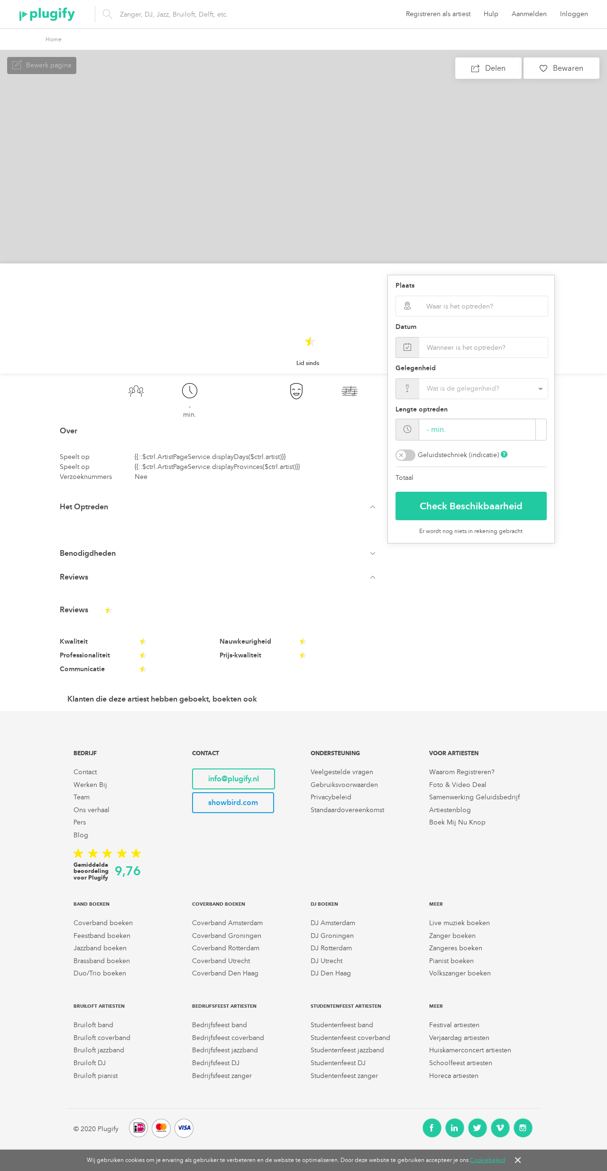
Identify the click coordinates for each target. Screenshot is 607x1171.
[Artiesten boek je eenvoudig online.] (47, 14)
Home (54, 39)
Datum (405, 327)
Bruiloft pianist (96, 1076)
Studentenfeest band (342, 1025)
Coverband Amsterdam (227, 923)
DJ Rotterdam (331, 948)
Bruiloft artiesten (99, 1006)
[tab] (220, 507)
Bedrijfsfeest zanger (222, 1076)
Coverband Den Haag (225, 973)
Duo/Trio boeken (100, 973)
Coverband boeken (103, 923)
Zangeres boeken (455, 948)
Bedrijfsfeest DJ (215, 1063)
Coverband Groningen (226, 936)
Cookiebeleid (488, 1160)
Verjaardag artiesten (459, 1038)
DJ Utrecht (326, 961)
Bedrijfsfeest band (219, 1025)
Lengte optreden (421, 409)
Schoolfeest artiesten (460, 1063)
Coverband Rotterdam (225, 948)
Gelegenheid (415, 368)
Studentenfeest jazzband (347, 1050)
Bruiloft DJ (90, 1063)
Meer (436, 904)
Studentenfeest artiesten (346, 1006)
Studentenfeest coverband (350, 1038)
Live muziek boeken (459, 923)
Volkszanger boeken (460, 973)
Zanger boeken (452, 936)
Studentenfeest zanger (344, 1076)
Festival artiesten (454, 1025)
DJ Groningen (332, 936)
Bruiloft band (93, 1025)
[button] (220, 507)
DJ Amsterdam (333, 923)
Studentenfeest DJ (338, 1063)
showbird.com (233, 802)
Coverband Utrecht (221, 961)
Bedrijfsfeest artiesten (224, 1006)
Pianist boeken (451, 961)
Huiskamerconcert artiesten (470, 1050)
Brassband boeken (102, 961)
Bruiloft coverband (102, 1038)
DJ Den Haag (331, 973)
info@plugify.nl (233, 778)
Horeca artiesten (453, 1076)
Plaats (404, 285)
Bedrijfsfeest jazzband (225, 1050)
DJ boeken (324, 904)
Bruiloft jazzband (99, 1050)
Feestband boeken (102, 936)
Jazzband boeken (100, 948)
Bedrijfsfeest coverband (228, 1038)
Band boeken (92, 904)
